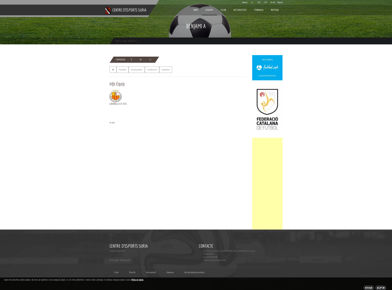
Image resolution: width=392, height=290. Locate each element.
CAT (265, 2)
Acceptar (381, 287)
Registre (279, 2)
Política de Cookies (137, 280)
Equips (209, 10)
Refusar (369, 287)
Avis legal (114, 260)
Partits (132, 272)
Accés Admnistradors (194, 272)
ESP (259, 2)
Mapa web (125, 260)
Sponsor (244, 2)
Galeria (170, 272)
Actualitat (240, 10)
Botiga (275, 10)
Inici (195, 10)
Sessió (272, 2)
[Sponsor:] (267, 67)
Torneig (259, 10)
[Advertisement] (267, 184)
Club (223, 10)
